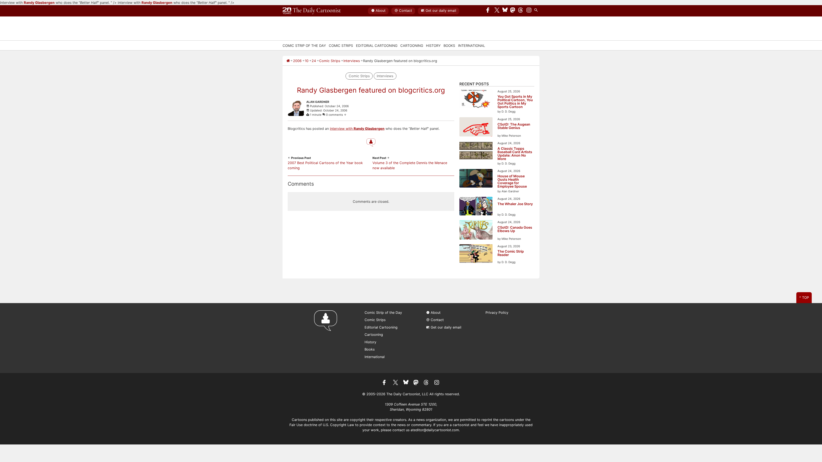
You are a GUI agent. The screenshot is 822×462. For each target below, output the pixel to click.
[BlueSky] (505, 10)
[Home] (288, 60)
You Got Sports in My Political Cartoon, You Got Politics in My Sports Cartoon (515, 101)
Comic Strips (341, 45)
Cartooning (411, 45)
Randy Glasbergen (39, 2)
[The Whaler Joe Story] (476, 207)
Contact (405, 10)
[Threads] (520, 10)
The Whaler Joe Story (515, 204)
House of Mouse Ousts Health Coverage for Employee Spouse (512, 181)
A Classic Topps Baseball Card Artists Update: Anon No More (514, 153)
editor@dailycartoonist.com (436, 430)
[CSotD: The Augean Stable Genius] (476, 127)
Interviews (351, 61)
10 (306, 61)
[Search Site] (536, 10)
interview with (342, 128)
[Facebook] (488, 10)
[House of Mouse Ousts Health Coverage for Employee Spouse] (476, 179)
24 (314, 61)
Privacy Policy (496, 312)
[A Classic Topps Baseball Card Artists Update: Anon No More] (476, 151)
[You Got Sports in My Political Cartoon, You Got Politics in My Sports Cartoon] (476, 99)
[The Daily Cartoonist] (312, 10)
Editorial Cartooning (377, 45)
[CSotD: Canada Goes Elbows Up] (476, 230)
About (381, 10)
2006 (297, 61)
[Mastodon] (512, 10)
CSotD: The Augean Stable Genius (513, 126)
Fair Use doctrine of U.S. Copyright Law (321, 425)
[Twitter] (497, 10)
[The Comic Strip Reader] (476, 254)
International (471, 45)
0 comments (335, 114)
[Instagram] (529, 10)
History (433, 45)
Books (449, 45)
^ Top (804, 297)
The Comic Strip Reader (510, 253)
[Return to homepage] (327, 338)
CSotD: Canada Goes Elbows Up (514, 229)
